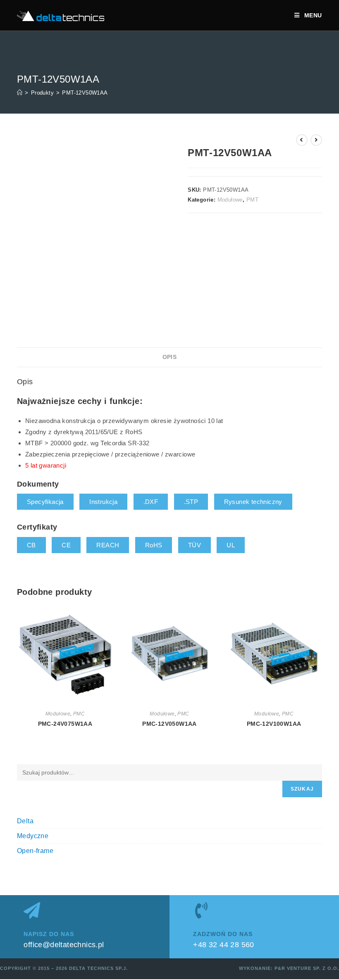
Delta (25, 821)
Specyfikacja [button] (45, 501)
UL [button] (231, 545)
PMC (79, 714)
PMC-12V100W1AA (274, 723)
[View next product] (316, 140)
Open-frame (35, 850)
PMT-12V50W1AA (84, 93)
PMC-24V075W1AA (65, 723)
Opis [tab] (169, 357)
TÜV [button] (194, 545)
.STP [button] (191, 501)
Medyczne (32, 835)
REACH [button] (107, 545)
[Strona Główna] (19, 93)
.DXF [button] (150, 501)
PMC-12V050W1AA (169, 723)
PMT (252, 200)
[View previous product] (302, 140)
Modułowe (230, 200)
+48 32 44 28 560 (223, 945)
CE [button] (66, 545)
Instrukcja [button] (103, 501)
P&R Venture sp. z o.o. (307, 968)
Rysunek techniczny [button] (253, 501)
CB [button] (31, 545)
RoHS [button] (153, 545)
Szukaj (302, 789)
